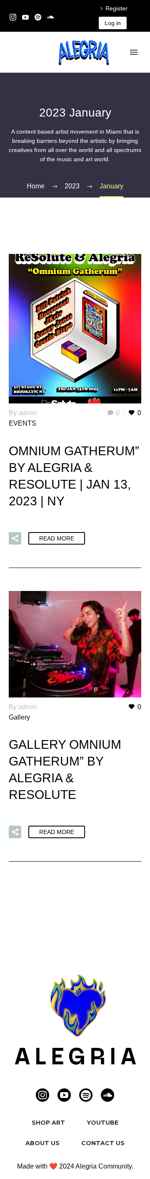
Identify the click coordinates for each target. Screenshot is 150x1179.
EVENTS (22, 423)
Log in (113, 23)
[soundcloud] (107, 1095)
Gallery (19, 717)
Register (116, 8)
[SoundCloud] (50, 17)
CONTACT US (103, 1143)
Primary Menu (133, 52)
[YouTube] (25, 17)
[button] (15, 538)
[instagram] (42, 1095)
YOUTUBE (102, 1122)
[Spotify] (38, 17)
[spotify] (85, 1095)
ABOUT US (42, 1143)
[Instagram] (13, 17)
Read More (56, 538)
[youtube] (64, 1095)
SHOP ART (48, 1122)
